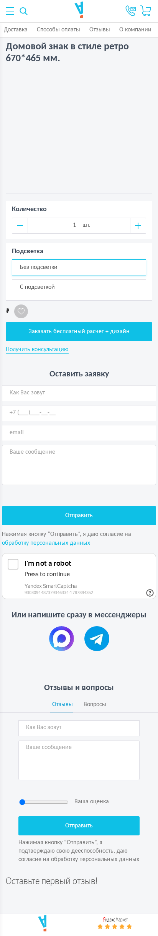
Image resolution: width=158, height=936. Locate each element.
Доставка (16, 30)
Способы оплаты (58, 30)
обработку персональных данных (46, 543)
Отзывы (99, 30)
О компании (135, 30)
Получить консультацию (37, 350)
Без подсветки (39, 267)
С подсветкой (37, 287)
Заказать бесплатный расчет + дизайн (79, 332)
